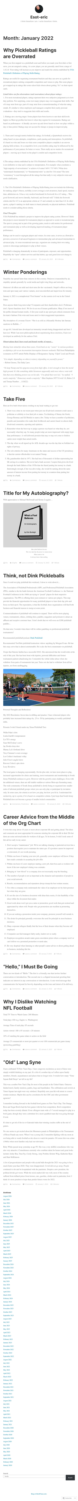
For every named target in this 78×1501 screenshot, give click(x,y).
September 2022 (8, 1356)
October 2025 (7, 1230)
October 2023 (7, 1312)
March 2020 (7, 1458)
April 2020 (6, 1455)
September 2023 (8, 1315)
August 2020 (7, 1441)
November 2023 (8, 1308)
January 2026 (7, 1220)
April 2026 (6, 1210)
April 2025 (6, 1250)
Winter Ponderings (25, 272)
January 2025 (7, 1261)
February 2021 (8, 1421)
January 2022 (7, 1383)
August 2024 (7, 1278)
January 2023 (7, 1342)
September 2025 (8, 1233)
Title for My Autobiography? (36, 493)
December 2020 (8, 1428)
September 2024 (8, 1274)
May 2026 (6, 1206)
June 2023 (6, 1325)
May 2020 (6, 1451)
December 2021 (8, 1387)
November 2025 (8, 1227)
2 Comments (29, 1184)
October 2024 (7, 1271)
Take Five (14, 399)
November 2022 (8, 1349)
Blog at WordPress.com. (39, 1494)
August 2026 (7, 1196)
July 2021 (6, 1404)
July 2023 (6, 1322)
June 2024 (6, 1285)
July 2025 (6, 1240)
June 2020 (6, 1448)
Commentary (16, 259)
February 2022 (8, 1380)
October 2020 (7, 1434)
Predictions (25, 804)
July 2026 (6, 1199)
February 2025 (8, 1257)
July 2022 (6, 1363)
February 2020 (8, 1462)
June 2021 (6, 1407)
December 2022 (8, 1346)
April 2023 (6, 1332)
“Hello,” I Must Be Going (30, 967)
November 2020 (8, 1431)
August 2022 (7, 1360)
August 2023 (7, 1319)
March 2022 (7, 1377)
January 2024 (7, 1302)
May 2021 (6, 1411)
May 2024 (6, 1288)
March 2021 (7, 1417)
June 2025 (6, 1244)
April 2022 (6, 1373)
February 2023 (8, 1339)
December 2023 (8, 1305)
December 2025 (8, 1223)
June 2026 (6, 1203)
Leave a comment (31, 259)
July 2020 (6, 1445)
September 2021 (8, 1397)
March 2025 (7, 1254)
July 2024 (6, 1281)
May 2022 (6, 1370)
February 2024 (8, 1298)
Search (5, 1473)
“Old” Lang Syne (22, 1062)
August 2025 (7, 1237)
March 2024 (7, 1295)
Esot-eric (39, 17)
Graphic (14, 563)
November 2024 (8, 1268)
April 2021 (6, 1414)
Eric (6, 259)
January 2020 (7, 1465)
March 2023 (7, 1336)
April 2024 (6, 1291)
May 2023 (6, 1329)
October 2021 (7, 1394)
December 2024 (8, 1264)
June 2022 (6, 1366)
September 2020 (8, 1438)
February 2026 (8, 1216)
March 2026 (7, 1213)
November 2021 (8, 1390)
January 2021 (7, 1424)
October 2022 (7, 1353)
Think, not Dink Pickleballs (33, 575)
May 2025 (6, 1247)
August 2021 (7, 1400)
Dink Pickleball (36, 637)
